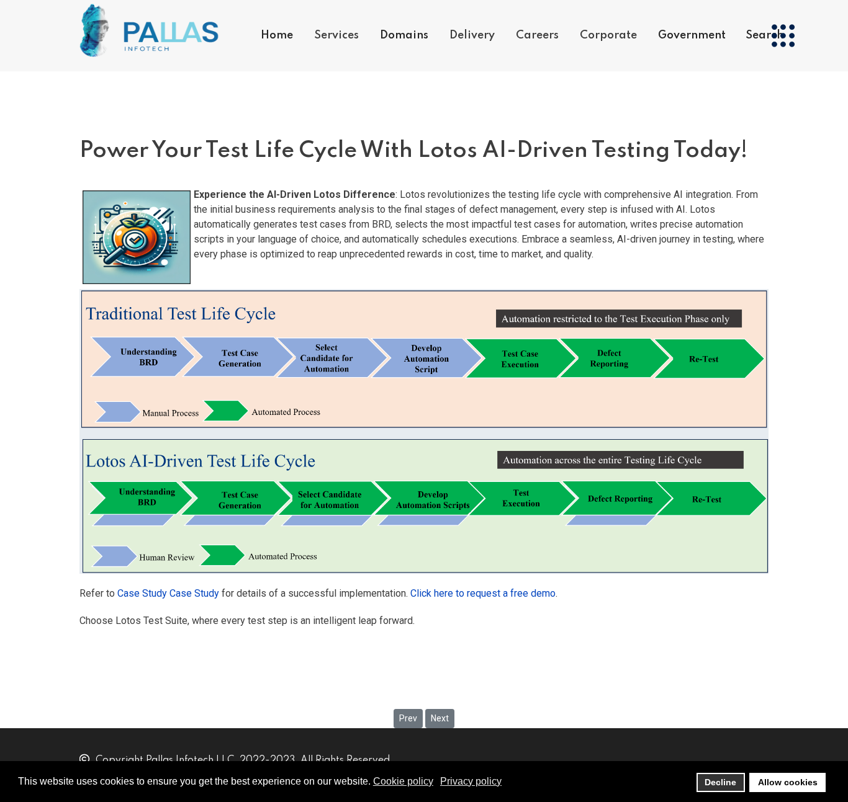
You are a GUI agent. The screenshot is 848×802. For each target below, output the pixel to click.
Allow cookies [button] (788, 782)
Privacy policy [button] (471, 781)
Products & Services (366, 84)
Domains (404, 35)
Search (764, 35)
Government (692, 35)
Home (277, 35)
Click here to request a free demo (483, 593)
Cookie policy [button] (403, 781)
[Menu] (782, 36)
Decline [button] (720, 782)
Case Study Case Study (169, 593)
